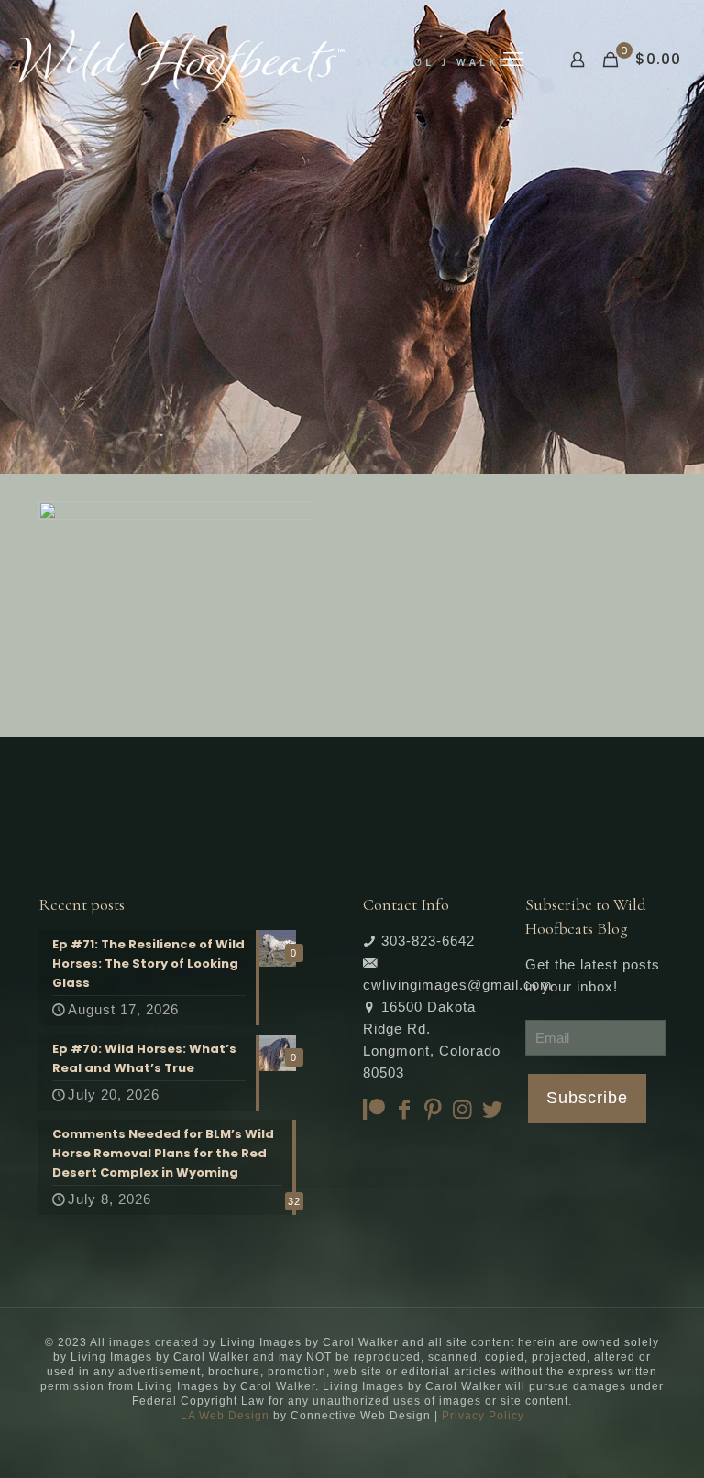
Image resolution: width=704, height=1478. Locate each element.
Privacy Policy (483, 1415)
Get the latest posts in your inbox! (592, 975)
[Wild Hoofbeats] (266, 59)
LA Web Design (225, 1415)
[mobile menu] (513, 59)
